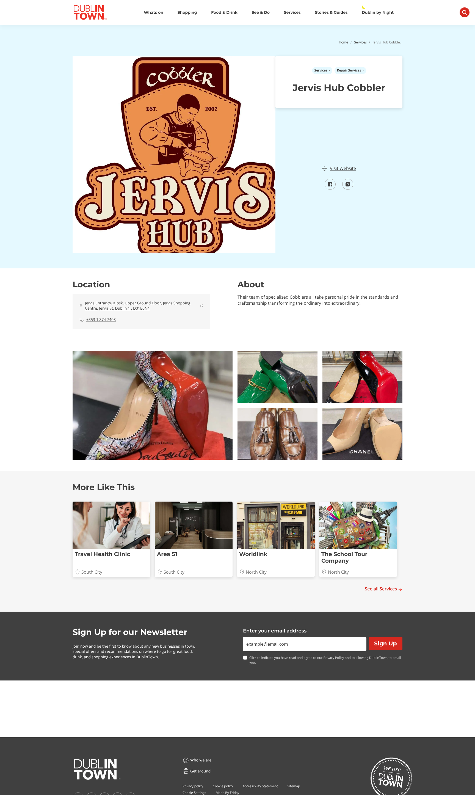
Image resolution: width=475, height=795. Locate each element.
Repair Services (349, 70)
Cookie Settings (194, 792)
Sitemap (294, 786)
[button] (153, 405)
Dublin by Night (378, 12)
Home (343, 42)
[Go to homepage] (97, 769)
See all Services (381, 589)
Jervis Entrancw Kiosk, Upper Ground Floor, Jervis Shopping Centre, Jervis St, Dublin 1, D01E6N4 (137, 306)
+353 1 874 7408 (101, 319)
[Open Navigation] (465, 12)
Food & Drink (224, 12)
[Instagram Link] (347, 188)
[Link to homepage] (90, 12)
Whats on (153, 12)
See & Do (261, 12)
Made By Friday (227, 792)
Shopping (187, 12)
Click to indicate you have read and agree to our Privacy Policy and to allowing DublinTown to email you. (325, 660)
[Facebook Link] (330, 188)
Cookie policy (223, 786)
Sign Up (385, 643)
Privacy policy (193, 786)
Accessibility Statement (260, 786)
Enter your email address (274, 631)
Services (292, 12)
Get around (200, 771)
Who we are (200, 760)
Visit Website (343, 168)
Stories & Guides (331, 12)
